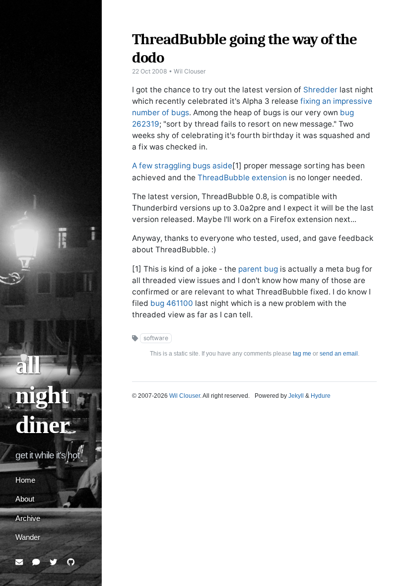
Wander (27, 537)
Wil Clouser (184, 395)
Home (25, 480)
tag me (302, 353)
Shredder (320, 89)
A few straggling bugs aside (182, 165)
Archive (27, 518)
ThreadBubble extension (242, 177)
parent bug (258, 269)
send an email (339, 353)
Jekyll (296, 395)
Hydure (321, 395)
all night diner (42, 395)
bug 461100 (171, 303)
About (24, 499)
